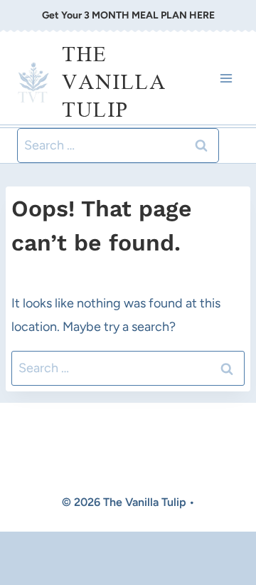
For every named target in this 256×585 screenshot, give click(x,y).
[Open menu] (226, 78)
